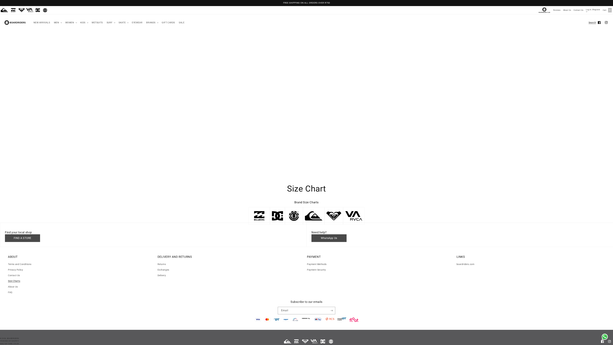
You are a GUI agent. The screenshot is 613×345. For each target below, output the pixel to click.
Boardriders (13, 338)
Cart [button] (606, 10)
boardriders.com (465, 264)
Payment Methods (317, 264)
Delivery (162, 275)
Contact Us (578, 10)
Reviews (556, 10)
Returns (162, 264)
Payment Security (316, 269)
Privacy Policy (15, 269)
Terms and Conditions (19, 264)
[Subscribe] (331, 310)
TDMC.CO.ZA (13, 344)
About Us (567, 10)
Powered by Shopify (9, 341)
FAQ (10, 292)
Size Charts (14, 281)
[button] (57, 22)
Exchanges (163, 269)
